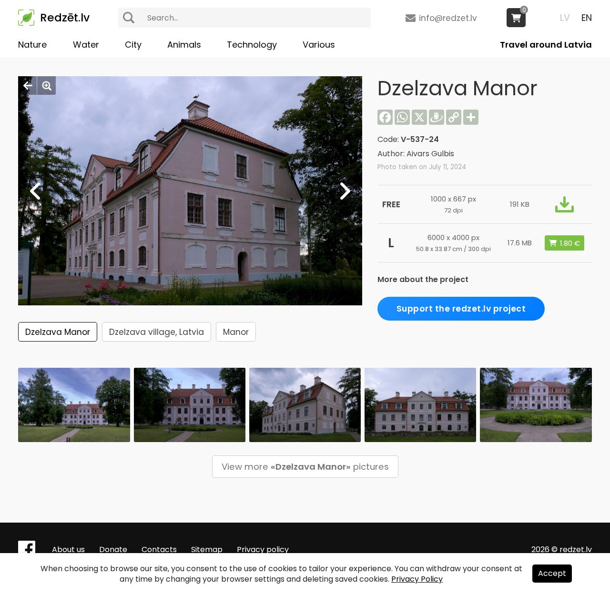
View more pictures (305, 467)
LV (565, 17)
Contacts (159, 549)
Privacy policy (263, 549)
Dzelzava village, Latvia (156, 332)
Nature (32, 44)
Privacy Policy (417, 579)
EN (586, 17)
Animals (184, 44)
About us (68, 549)
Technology (252, 44)
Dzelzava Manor (57, 332)
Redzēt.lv (65, 17)
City (133, 44)
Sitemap (207, 549)
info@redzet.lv (448, 18)
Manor (236, 332)
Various (319, 44)
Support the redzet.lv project (461, 308)
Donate (113, 549)
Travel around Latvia (546, 44)
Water (86, 44)
